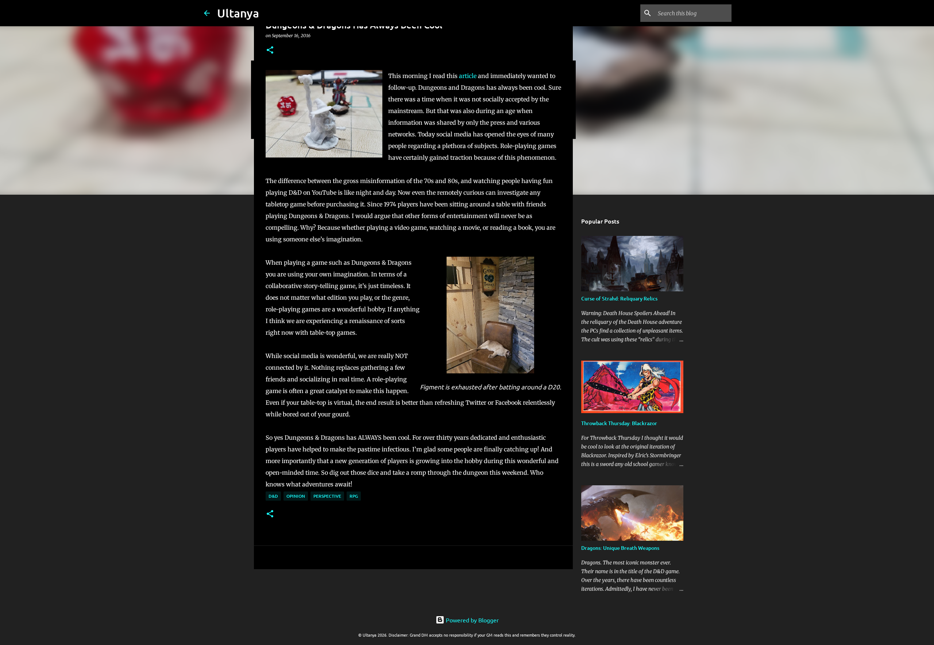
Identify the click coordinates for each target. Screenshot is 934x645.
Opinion (295, 496)
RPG (354, 496)
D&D (273, 496)
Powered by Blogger (471, 619)
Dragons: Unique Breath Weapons (620, 547)
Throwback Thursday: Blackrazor (619, 423)
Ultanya (238, 13)
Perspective (327, 496)
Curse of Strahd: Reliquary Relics (619, 298)
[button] (270, 50)
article (467, 75)
